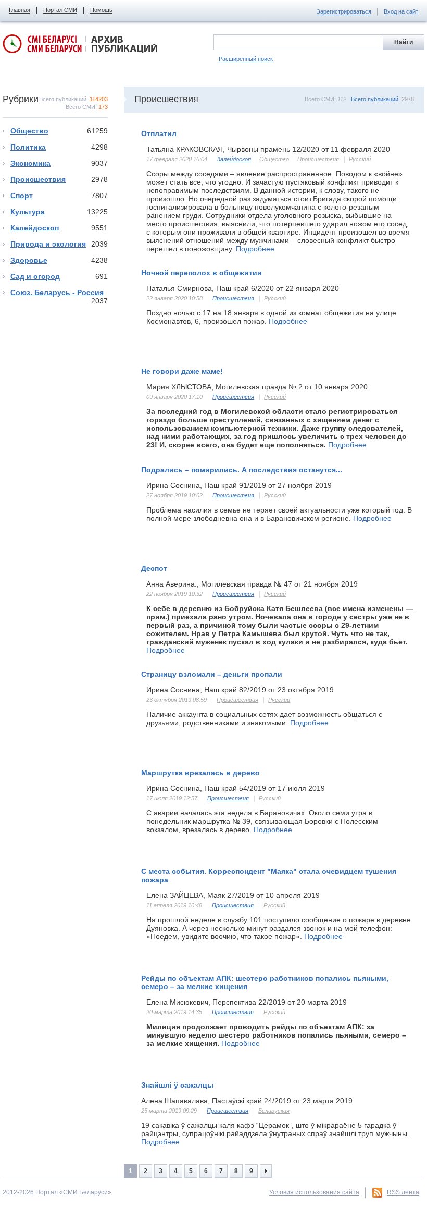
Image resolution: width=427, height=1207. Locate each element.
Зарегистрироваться (344, 11)
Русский (360, 159)
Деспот (154, 568)
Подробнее (255, 249)
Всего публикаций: (382, 99)
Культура (59, 212)
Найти (403, 42)
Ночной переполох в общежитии (201, 273)
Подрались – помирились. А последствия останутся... (241, 470)
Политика (59, 147)
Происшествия (59, 179)
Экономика (59, 163)
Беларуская (274, 1110)
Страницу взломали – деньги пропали (211, 674)
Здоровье (59, 260)
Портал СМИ (60, 10)
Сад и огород (59, 276)
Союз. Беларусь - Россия (59, 292)
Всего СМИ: (325, 99)
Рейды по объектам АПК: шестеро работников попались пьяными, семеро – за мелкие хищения (264, 982)
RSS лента (403, 1192)
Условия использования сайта (314, 1192)
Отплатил (159, 133)
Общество (59, 131)
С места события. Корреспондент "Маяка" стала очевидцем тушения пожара (268, 875)
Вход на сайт (401, 11)
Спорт (59, 195)
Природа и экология (59, 244)
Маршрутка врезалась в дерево (200, 773)
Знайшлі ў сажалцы (177, 1085)
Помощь (101, 10)
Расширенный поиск (246, 59)
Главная (19, 10)
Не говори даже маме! (182, 371)
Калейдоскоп (59, 228)
